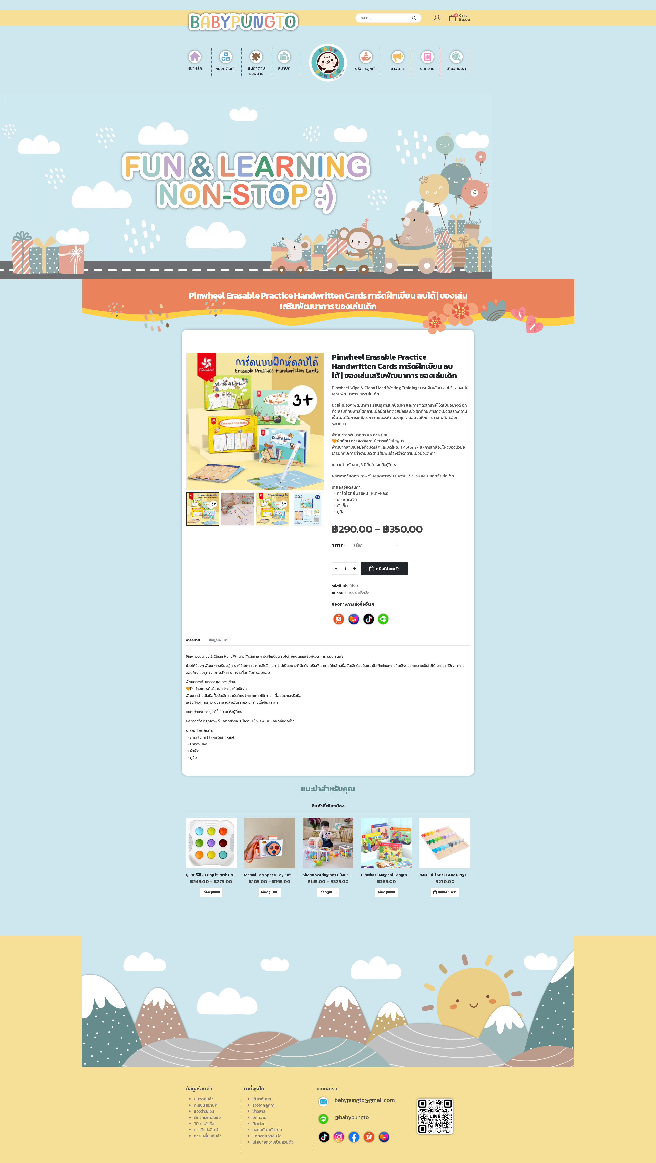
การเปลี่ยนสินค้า (359, 97)
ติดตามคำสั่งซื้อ (358, 79)
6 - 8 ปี (264, 85)
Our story (435, 72)
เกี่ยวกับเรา (261, 1099)
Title (338, 546)
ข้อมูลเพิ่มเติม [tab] (219, 639)
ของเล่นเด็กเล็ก (358, 593)
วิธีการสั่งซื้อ (355, 85)
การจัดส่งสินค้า (358, 91)
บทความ (259, 1117)
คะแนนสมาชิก (205, 1105)
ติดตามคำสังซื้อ (207, 1117)
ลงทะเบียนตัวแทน (442, 91)
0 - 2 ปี (264, 72)
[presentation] (187, 421)
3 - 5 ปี (264, 79)
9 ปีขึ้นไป (265, 91)
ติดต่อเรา (435, 79)
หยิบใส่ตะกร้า (388, 568)
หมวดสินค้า (203, 1099)
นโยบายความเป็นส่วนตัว (272, 1142)
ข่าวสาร (258, 1111)
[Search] (414, 18)
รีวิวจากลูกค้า (438, 85)
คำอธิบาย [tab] (193, 639)
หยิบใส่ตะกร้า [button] (447, 892)
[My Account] (437, 18)
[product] (211, 843)
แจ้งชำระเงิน (355, 72)
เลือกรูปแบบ (211, 892)
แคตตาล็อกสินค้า (441, 97)
